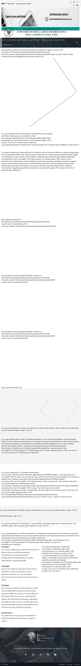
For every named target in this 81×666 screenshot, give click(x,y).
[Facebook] (70, 2)
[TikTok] (77, 2)
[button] (77, 43)
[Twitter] (74, 5)
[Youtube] (77, 5)
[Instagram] (74, 2)
